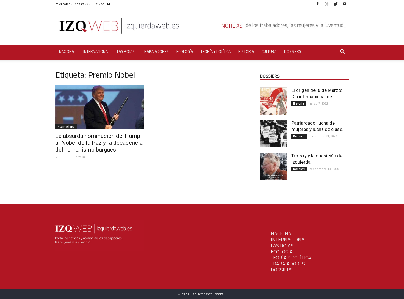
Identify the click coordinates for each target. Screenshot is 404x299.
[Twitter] (335, 3)
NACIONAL (282, 233)
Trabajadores (155, 51)
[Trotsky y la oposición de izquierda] (273, 166)
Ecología (184, 51)
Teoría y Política (216, 51)
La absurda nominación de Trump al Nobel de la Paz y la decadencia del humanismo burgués (99, 143)
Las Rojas (126, 51)
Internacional (96, 51)
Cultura (269, 51)
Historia (246, 51)
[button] (342, 52)
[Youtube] (345, 3)
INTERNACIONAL (289, 239)
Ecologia (282, 251)
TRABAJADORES (288, 263)
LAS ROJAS (282, 245)
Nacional (67, 51)
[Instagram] (326, 3)
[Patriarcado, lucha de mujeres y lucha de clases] (273, 133)
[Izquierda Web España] (202, 27)
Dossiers (292, 51)
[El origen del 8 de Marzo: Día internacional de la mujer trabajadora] (273, 101)
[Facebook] (317, 3)
